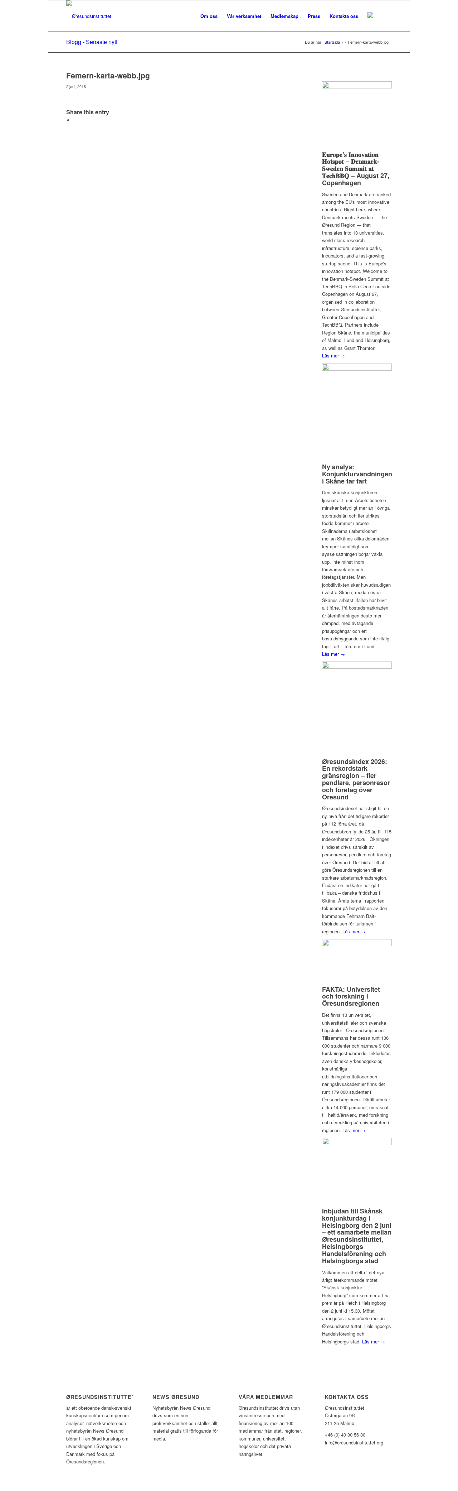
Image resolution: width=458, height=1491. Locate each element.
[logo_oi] (88, 16)
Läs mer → (333, 355)
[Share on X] (75, 120)
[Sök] (385, 16)
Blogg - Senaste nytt (91, 42)
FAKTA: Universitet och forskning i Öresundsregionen (351, 996)
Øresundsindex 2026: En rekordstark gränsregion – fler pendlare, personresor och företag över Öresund (356, 779)
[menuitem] (209, 16)
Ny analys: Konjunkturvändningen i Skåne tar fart (357, 474)
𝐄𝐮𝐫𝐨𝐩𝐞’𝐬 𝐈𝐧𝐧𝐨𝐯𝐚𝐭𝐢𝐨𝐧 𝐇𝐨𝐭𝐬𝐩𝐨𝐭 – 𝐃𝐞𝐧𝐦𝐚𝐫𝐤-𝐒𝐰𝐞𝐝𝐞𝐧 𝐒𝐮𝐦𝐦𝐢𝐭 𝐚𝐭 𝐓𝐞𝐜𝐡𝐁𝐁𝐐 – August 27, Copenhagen (355, 168)
